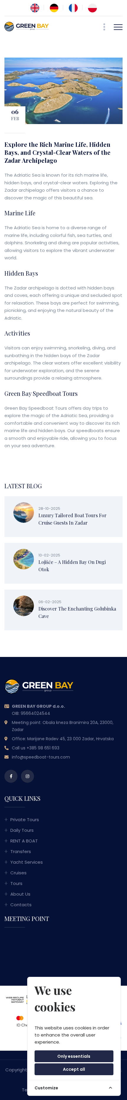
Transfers (20, 851)
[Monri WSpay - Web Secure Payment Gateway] (21, 997)
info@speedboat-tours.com (41, 757)
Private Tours (24, 819)
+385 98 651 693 (43, 748)
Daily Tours (22, 830)
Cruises (18, 873)
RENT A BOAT (24, 841)
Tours (16, 883)
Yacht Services (26, 862)
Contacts (21, 905)
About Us (20, 894)
